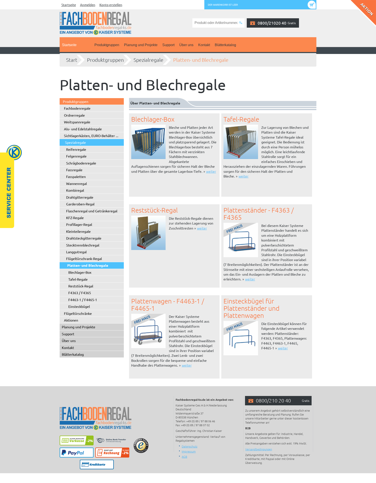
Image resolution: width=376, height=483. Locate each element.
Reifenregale (76, 149)
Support (168, 45)
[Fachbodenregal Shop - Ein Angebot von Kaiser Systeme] (95, 23)
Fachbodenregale (77, 108)
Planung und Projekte (141, 45)
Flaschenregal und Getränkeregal (91, 211)
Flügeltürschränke (78, 313)
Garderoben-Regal (80, 204)
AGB (184, 456)
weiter (211, 171)
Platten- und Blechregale (200, 60)
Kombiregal (75, 190)
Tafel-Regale (78, 279)
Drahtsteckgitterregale (83, 238)
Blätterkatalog (225, 45)
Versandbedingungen (258, 449)
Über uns (186, 45)
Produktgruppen (106, 45)
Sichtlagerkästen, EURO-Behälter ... (91, 135)
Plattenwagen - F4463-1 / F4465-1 (167, 304)
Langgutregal (76, 252)
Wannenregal (76, 183)
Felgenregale (76, 156)
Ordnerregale (74, 115)
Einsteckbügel (79, 306)
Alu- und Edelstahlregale (83, 129)
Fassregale (74, 170)
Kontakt (204, 45)
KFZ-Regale (75, 217)
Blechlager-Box (79, 272)
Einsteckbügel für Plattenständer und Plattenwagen (251, 308)
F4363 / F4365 (79, 292)
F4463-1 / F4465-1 (82, 299)
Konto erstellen (110, 5)
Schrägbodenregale (81, 163)
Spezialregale (148, 60)
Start (71, 60)
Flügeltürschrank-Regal (84, 258)
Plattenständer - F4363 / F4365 (258, 213)
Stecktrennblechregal (82, 245)
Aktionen (71, 320)
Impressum (189, 451)
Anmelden (87, 5)
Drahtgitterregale (79, 197)
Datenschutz (189, 446)
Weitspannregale (77, 122)
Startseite (68, 5)
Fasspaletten (76, 176)
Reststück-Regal (80, 286)
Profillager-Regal (79, 224)
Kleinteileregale (78, 231)
